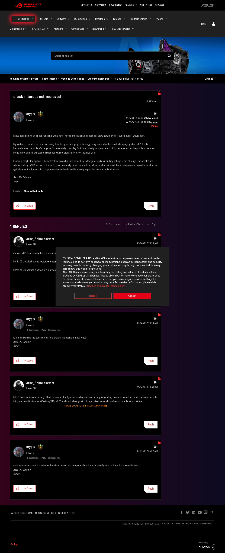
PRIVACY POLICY (153, 523)
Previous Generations (72, 78)
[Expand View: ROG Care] (51, 19)
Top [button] (16, 544)
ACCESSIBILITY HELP (62, 513)
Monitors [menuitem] (58, 28)
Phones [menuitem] (159, 19)
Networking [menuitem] (98, 28)
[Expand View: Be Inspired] (33, 19)
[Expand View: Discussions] (89, 19)
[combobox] (112, 55)
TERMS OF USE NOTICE (132, 523)
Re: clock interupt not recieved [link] (128, 78)
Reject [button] (93, 296)
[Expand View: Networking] (106, 28)
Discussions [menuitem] (80, 19)
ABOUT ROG (18, 513)
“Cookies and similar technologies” (105, 286)
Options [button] (209, 78)
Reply (151, 206)
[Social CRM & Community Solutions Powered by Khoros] (206, 545)
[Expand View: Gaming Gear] (86, 28)
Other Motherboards (98, 78)
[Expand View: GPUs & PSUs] (48, 28)
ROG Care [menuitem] (43, 19)
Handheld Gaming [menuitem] (138, 19)
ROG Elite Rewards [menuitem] (121, 28)
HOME (29, 513)
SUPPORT (159, 5)
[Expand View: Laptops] (124, 19)
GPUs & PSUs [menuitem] (39, 28)
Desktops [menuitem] (100, 19)
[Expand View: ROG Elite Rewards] (133, 28)
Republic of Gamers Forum (24, 78)
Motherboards (49, 78)
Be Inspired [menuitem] (23, 18)
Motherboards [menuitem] (17, 28)
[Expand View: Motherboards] (26, 28)
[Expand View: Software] (68, 19)
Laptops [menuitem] (117, 19)
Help (203, 23)
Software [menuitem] (61, 19)
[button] (18, 205)
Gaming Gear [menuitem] (77, 28)
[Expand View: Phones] (166, 19)
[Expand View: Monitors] (65, 28)
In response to (44, 330)
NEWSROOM (42, 513)
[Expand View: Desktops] (107, 19)
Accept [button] (132, 296)
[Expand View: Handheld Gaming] (150, 19)
